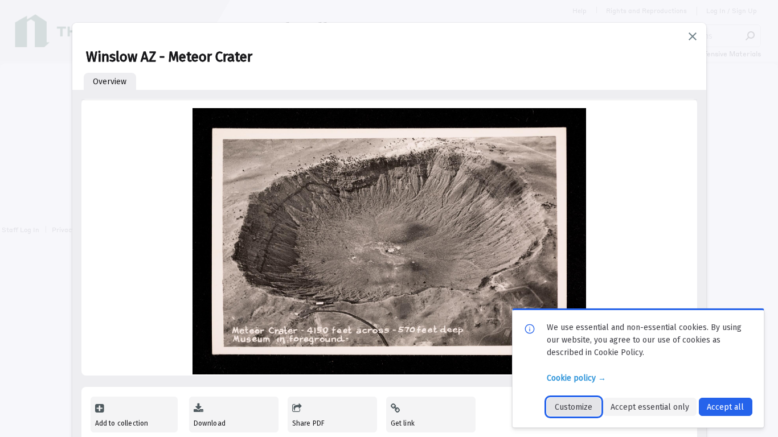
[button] (692, 36)
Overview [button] (109, 81)
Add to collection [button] (122, 423)
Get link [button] (403, 423)
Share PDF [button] (308, 423)
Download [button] (210, 423)
